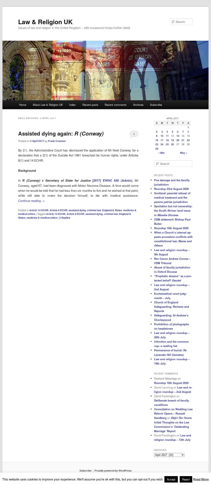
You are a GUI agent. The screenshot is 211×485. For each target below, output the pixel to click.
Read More (201, 479)
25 (167, 144)
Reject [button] (186, 479)
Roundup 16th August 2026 (171, 228)
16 (156, 140)
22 (188, 140)
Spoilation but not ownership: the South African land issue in (173, 210)
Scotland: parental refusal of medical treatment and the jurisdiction (172, 197)
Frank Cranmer (57, 141)
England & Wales (112, 210)
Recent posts (90, 105)
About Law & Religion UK (48, 105)
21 (183, 140)
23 (156, 144)
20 (177, 140)
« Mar (161, 153)
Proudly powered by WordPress (113, 470)
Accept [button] (171, 479)
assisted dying (77, 210)
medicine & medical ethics (42, 217)
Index (72, 105)
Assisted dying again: (61, 133)
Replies (64, 217)
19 (172, 140)
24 (162, 144)
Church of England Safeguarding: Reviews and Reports (171, 306)
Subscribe (156, 105)
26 (172, 144)
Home (22, 105)
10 (162, 136)
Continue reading (31, 200)
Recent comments (116, 105)
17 (162, 140)
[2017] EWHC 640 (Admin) (112, 180)
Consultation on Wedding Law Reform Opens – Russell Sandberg (173, 413)
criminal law (94, 210)
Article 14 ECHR (38, 210)
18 (167, 140)
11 (167, 136)
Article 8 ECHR (58, 210)
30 (156, 148)
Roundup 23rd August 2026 (171, 189)
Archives (138, 105)
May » (183, 153)
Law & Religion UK (45, 21)
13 (177, 136)
